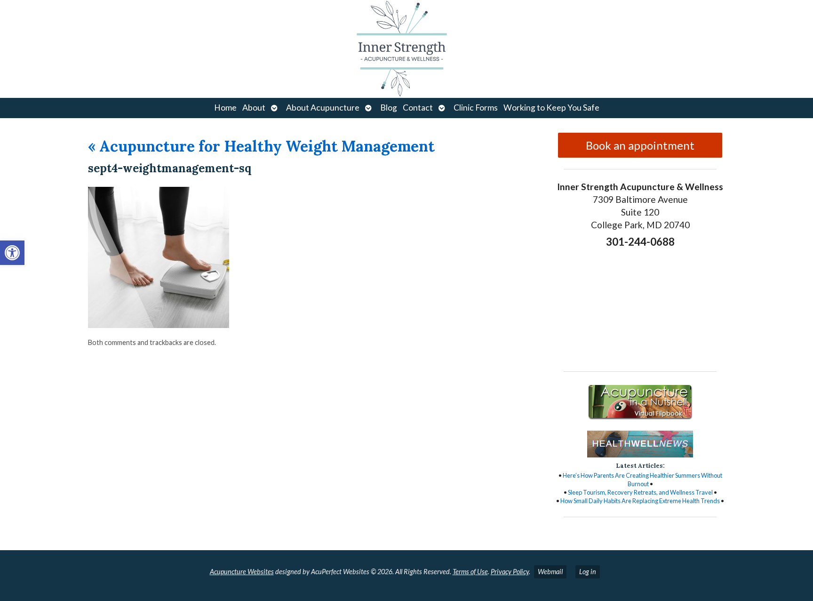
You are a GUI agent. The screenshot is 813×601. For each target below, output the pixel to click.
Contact (418, 107)
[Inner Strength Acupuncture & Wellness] (406, 49)
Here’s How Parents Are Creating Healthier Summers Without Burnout (642, 480)
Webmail (550, 572)
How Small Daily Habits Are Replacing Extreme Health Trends (640, 501)
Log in (587, 572)
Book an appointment (640, 145)
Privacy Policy (510, 572)
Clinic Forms (476, 107)
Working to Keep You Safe (551, 107)
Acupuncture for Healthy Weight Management (261, 146)
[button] (12, 252)
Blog (388, 107)
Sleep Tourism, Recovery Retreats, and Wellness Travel (640, 492)
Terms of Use (470, 572)
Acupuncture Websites (242, 572)
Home (225, 107)
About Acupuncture (322, 107)
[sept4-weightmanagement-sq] (158, 325)
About (253, 107)
